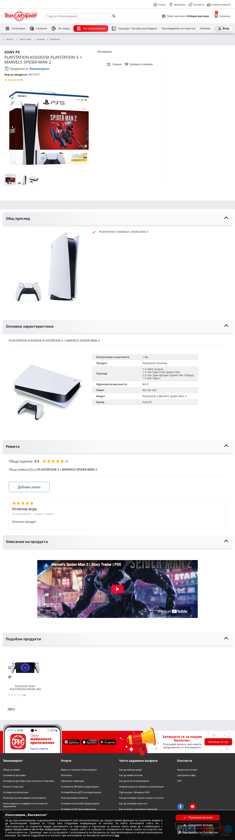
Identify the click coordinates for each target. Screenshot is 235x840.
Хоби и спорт (25, 39)
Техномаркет (39, 68)
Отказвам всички (200, 825)
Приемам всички (200, 817)
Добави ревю (29, 486)
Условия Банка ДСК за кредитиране (81, 792)
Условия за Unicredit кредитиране (80, 803)
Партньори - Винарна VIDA (134, 792)
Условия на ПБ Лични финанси (78, 809)
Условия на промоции (15, 792)
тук (117, 835)
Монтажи (66, 775)
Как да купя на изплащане (134, 781)
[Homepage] (20, 16)
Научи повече (39, 748)
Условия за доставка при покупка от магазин (28, 781)
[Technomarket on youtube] (192, 806)
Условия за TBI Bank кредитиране (80, 786)
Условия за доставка (14, 775)
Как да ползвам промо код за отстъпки (141, 798)
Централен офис (186, 775)
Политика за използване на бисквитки (24, 798)
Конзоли (41, 39)
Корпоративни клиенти (74, 798)
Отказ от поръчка (13, 786)
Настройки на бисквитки (200, 832)
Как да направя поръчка (133, 803)
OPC (179, 781)
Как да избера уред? (130, 769)
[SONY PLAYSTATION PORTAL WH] (25, 666)
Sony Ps (147, 402)
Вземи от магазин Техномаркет (79, 769)
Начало (9, 39)
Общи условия (11, 769)
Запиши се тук (218, 742)
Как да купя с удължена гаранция (138, 809)
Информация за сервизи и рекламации (141, 786)
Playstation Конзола (154, 363)
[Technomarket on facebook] (180, 806)
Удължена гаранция (72, 781)
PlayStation (55, 39)
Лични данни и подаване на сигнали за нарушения (25, 804)
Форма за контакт (187, 769)
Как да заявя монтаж (131, 775)
